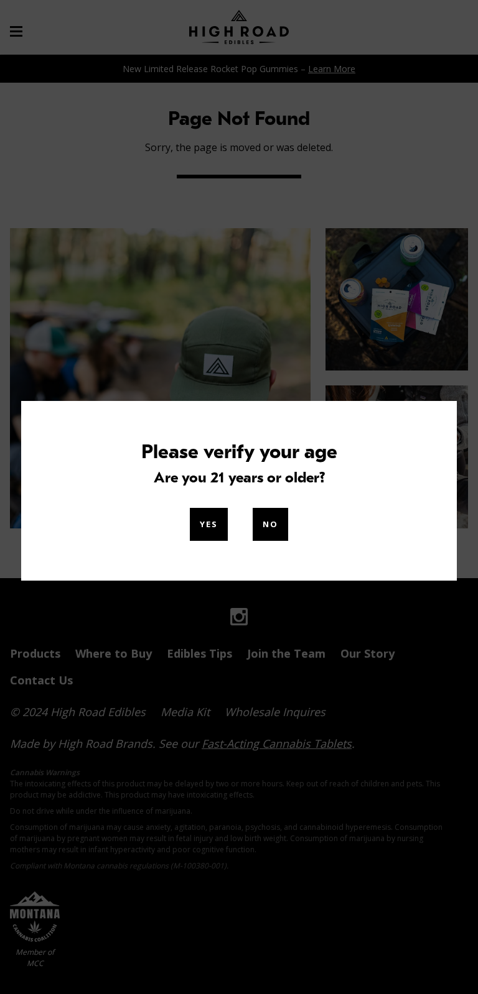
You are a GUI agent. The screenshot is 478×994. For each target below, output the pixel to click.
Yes (209, 524)
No (270, 524)
